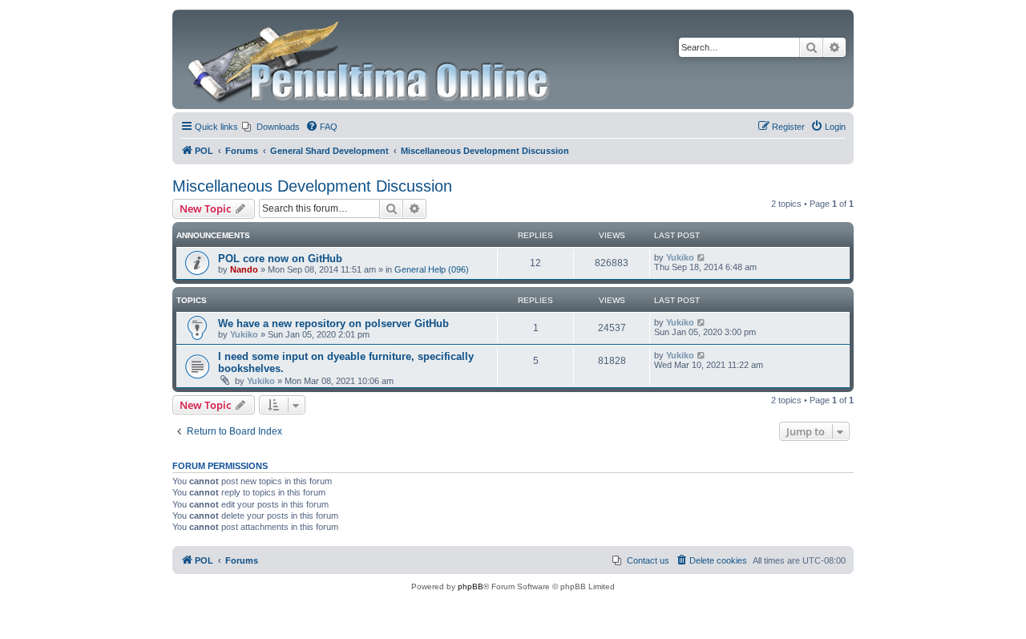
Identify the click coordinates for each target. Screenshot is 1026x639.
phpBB (470, 586)
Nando (244, 269)
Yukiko (680, 257)
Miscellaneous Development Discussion (312, 186)
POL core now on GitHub (280, 259)
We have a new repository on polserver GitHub (333, 323)
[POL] (369, 59)
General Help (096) (431, 269)
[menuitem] (271, 126)
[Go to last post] (702, 257)
